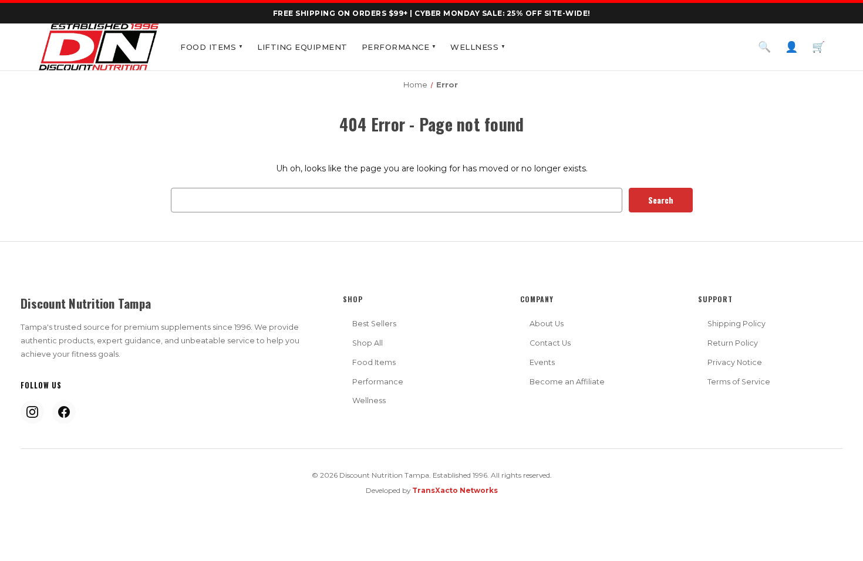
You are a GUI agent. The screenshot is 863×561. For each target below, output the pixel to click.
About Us (547, 323)
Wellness (477, 47)
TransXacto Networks (455, 490)
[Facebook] (64, 412)
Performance (399, 47)
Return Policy (732, 343)
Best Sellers (374, 323)
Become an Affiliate (567, 381)
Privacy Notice (734, 362)
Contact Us (550, 343)
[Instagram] (32, 412)
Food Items (211, 47)
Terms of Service (738, 381)
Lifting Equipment (302, 47)
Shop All (367, 343)
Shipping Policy (736, 323)
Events (542, 362)
